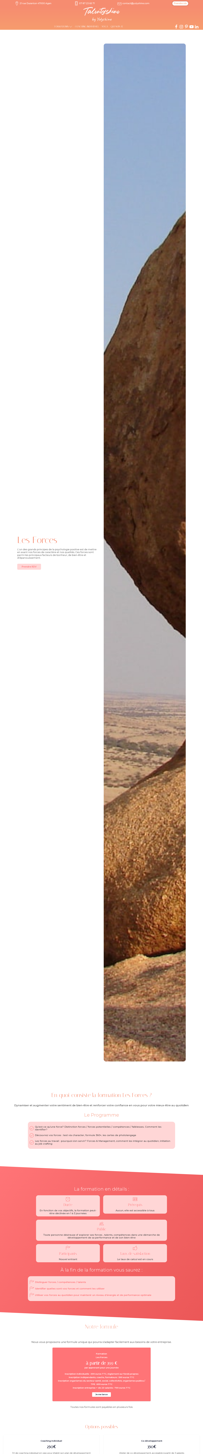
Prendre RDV (29, 566)
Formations (61, 26)
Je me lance (101, 1394)
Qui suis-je (117, 26)
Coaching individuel (87, 26)
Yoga (105, 26)
